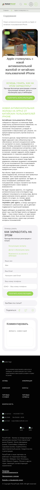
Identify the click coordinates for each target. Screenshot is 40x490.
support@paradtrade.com (19, 421)
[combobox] (6, 286)
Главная (6, 10)
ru (25, 4)
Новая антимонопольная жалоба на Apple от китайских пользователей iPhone (19, 23)
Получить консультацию (20, 98)
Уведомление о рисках (10, 476)
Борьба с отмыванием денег (12, 480)
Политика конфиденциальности (10, 471)
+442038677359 (18, 414)
